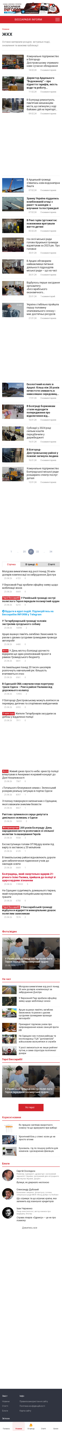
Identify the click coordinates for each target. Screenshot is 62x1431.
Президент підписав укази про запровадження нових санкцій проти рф (39, 1027)
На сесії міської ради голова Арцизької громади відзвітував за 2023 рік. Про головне (43, 244)
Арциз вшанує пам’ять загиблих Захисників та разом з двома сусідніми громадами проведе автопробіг (29, 637)
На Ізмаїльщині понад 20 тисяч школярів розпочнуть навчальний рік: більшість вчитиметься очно (26, 670)
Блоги (5, 1411)
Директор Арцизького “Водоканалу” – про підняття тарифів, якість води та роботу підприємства (42, 82)
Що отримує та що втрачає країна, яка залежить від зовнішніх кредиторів (37, 1200)
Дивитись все (30, 1227)
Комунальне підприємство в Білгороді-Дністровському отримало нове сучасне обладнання (43, 61)
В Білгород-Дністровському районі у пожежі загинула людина (42, 453)
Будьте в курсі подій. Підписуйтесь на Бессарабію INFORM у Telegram (27, 613)
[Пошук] (51, 20)
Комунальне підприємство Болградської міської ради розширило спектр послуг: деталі (43, 473)
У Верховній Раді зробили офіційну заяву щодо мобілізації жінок (30, 586)
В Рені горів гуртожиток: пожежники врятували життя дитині (42, 223)
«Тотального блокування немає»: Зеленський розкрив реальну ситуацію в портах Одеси (29, 789)
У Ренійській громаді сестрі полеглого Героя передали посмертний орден (30, 599)
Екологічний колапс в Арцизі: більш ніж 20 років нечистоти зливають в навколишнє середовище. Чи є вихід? (43, 389)
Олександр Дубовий (28, 1189)
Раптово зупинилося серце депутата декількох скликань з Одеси (25, 816)
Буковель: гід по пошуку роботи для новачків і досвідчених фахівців (38, 1149)
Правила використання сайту (34, 1401)
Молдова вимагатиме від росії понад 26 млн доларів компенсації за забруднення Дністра (29, 573)
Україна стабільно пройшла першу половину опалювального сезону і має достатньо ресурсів (43, 309)
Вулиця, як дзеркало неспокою (33, 1182)
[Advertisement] (31, 145)
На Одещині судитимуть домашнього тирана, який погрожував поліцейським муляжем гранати (29, 893)
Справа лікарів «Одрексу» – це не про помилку (36, 1219)
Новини (6, 1401)
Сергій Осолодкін (26, 1171)
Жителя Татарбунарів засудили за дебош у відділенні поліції (29, 715)
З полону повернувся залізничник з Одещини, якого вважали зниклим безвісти (29, 802)
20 (24, 551)
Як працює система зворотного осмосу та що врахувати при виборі (38, 1126)
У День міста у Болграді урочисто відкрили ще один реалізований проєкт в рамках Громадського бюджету (26, 654)
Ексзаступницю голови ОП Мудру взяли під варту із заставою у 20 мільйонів (28, 846)
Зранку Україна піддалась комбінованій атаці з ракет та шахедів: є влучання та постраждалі (43, 203)
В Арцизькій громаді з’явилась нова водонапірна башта (43, 183)
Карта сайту (25, 1411)
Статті (5, 1406)
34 (51, 551)
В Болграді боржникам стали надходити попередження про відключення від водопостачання (41, 411)
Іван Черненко (24, 1208)
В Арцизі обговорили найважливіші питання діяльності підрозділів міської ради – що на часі (42, 265)
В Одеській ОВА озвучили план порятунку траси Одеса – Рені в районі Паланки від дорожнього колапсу (28, 687)
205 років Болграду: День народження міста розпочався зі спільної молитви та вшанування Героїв (28, 831)
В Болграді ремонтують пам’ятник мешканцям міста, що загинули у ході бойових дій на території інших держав (41, 104)
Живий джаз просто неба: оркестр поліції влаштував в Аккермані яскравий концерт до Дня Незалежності (30, 774)
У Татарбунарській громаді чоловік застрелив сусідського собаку (24, 622)
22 (37, 551)
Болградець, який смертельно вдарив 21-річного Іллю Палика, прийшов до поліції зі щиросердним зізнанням (29, 877)
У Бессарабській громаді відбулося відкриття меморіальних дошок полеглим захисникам (29, 910)
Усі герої (30, 1107)
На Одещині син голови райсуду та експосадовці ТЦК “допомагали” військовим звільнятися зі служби (37, 1039)
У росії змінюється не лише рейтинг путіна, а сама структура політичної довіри (38, 1050)
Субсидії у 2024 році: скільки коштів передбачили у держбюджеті (39, 432)
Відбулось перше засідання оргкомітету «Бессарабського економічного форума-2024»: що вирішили (43, 287)
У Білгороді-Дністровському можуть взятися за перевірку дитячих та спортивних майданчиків (30, 702)
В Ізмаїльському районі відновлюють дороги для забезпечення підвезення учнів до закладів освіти (29, 860)
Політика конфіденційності (32, 1406)
